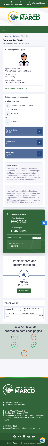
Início (5, 36)
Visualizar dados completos (14, 89)
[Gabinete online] (33, 436)
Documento (24, 291)
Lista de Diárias (14, 36)
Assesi (15, 443)
